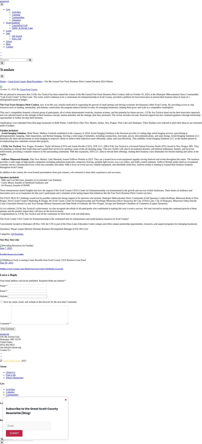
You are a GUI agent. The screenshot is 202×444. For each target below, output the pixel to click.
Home (3, 81)
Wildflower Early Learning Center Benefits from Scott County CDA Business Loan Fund (31, 269)
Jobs (8, 33)
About (9, 41)
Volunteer (16, 20)
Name (3, 285)
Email (3, 291)
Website (3, 296)
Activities (16, 12)
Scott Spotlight (13, 22)
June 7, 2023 (6, 248)
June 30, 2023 (6, 263)
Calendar (16, 14)
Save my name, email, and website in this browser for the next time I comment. (40, 302)
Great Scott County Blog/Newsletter (25, 81)
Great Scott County (29, 89)
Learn (8, 31)
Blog (8, 44)
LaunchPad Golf (19, 25)
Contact (9, 47)
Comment (5, 323)
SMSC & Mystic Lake (22, 28)
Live (8, 9)
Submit (14, 433)
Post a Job (16, 39)
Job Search (17, 36)
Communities (18, 17)
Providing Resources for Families (12, 254)
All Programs (17, 234)
